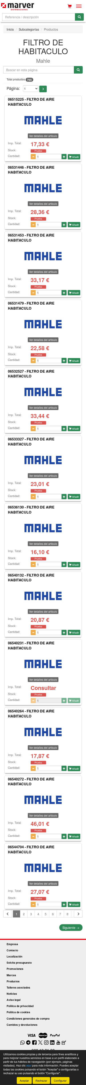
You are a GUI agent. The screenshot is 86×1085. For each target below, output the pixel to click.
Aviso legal (14, 1000)
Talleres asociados (18, 987)
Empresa (12, 944)
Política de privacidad (20, 1006)
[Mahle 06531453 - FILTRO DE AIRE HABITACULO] (43, 255)
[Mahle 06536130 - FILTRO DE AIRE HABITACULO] (43, 527)
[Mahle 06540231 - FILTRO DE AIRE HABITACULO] (43, 663)
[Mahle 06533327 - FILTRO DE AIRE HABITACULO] (43, 459)
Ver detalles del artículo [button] (43, 136)
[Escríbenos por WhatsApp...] (22, 1043)
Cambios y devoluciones (22, 1025)
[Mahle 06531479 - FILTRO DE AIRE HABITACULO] (43, 323)
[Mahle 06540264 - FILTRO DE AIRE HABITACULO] (43, 731)
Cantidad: (14, 156)
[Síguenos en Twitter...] (40, 1043)
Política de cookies (18, 1012)
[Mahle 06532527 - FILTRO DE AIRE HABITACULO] (43, 391)
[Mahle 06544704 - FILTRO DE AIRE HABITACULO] (43, 867)
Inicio (10, 29)
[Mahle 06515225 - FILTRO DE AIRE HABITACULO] (43, 119)
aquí (29, 1065)
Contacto (12, 950)
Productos (13, 981)
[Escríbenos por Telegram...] (28, 1043)
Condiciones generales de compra (28, 1018)
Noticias (12, 994)
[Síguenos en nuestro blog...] (64, 1043)
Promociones (15, 969)
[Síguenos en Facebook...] (34, 1043)
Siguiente (70, 927)
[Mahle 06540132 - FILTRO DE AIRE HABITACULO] (43, 595)
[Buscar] (79, 17)
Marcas (11, 975)
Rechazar (41, 1080)
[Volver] (7, 914)
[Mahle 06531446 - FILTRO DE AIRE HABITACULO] (43, 187)
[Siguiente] (78, 914)
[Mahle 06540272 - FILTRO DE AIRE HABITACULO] (43, 799)
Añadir (75, 157)
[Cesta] (69, 6)
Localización (14, 956)
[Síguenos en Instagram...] (46, 1043)
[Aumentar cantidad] (64, 156)
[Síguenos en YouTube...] (58, 1043)
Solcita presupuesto (19, 963)
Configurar (60, 1080)
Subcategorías (29, 29)
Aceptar (24, 1080)
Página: (13, 88)
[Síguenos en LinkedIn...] (52, 1043)
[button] (43, 89)
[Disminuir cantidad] (33, 156)
